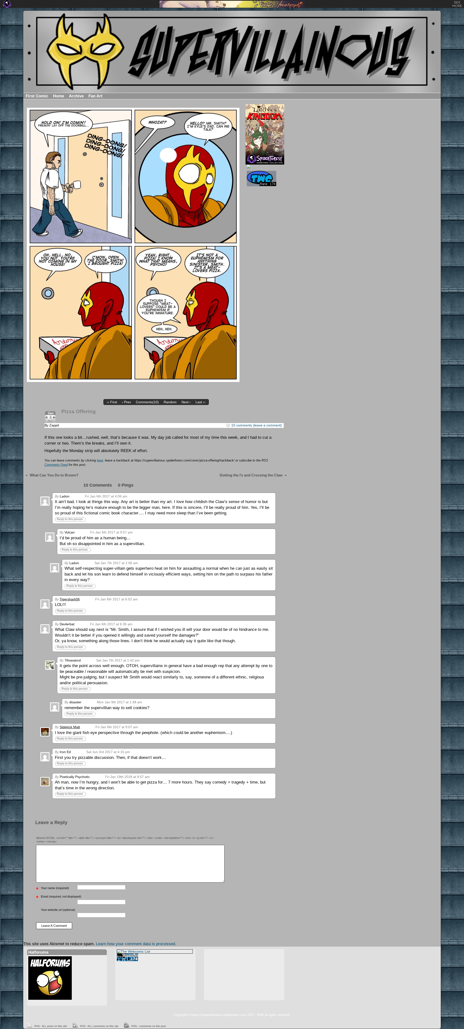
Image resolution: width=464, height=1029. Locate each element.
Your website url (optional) (58, 910)
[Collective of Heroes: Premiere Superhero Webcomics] (264, 166)
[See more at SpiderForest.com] (457, 4)
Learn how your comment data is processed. (136, 944)
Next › (186, 402)
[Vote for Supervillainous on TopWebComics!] (264, 178)
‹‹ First (112, 402)
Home (58, 96)
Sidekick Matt (70, 727)
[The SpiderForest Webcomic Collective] (7, 4)
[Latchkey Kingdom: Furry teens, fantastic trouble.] (265, 129)
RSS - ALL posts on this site (50, 1026)
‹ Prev (126, 402)
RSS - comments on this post (148, 1026)
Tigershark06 (70, 599)
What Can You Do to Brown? (54, 475)
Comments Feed (56, 465)
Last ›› (200, 402)
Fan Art (95, 96)
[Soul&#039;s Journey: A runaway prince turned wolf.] (232, 4)
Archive (76, 96)
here (100, 460)
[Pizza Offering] (133, 245)
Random (170, 402)
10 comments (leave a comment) (256, 425)
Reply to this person (70, 519)
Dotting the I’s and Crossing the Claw (251, 475)
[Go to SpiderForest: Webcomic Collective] (265, 159)
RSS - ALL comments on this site (99, 1026)
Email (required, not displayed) (61, 896)
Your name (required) (55, 888)
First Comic (37, 96)
